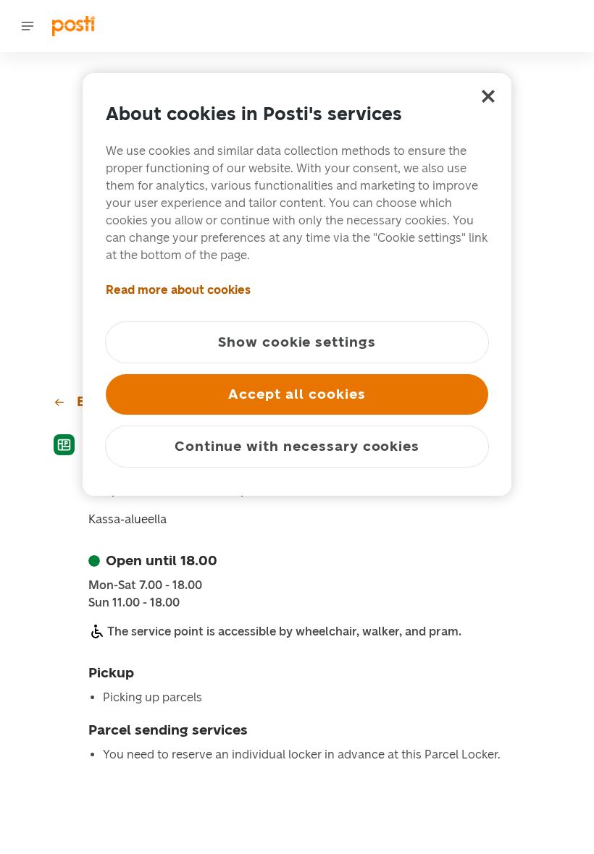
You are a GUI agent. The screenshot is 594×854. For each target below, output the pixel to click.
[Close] (488, 96)
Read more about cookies (178, 290)
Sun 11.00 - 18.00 (134, 603)
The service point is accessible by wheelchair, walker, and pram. (284, 631)
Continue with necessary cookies (297, 446)
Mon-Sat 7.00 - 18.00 (145, 585)
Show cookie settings (297, 342)
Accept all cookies (296, 394)
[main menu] (27, 26)
